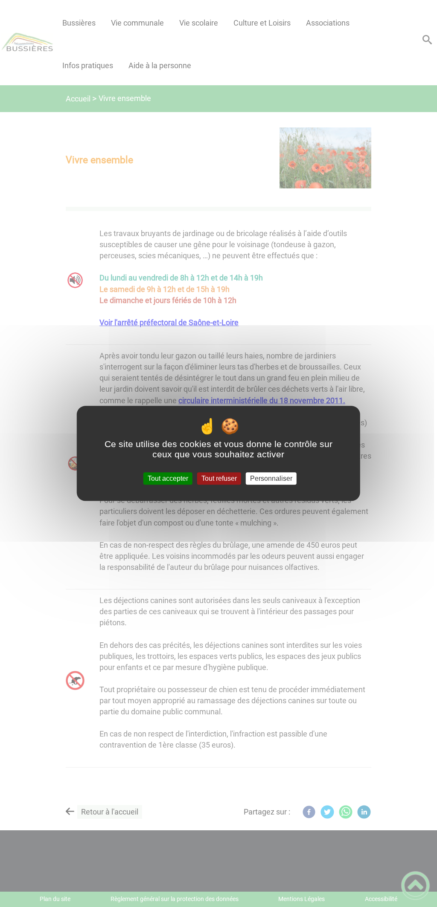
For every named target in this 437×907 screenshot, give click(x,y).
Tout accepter (168, 478)
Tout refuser (219, 478)
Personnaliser (271, 478)
